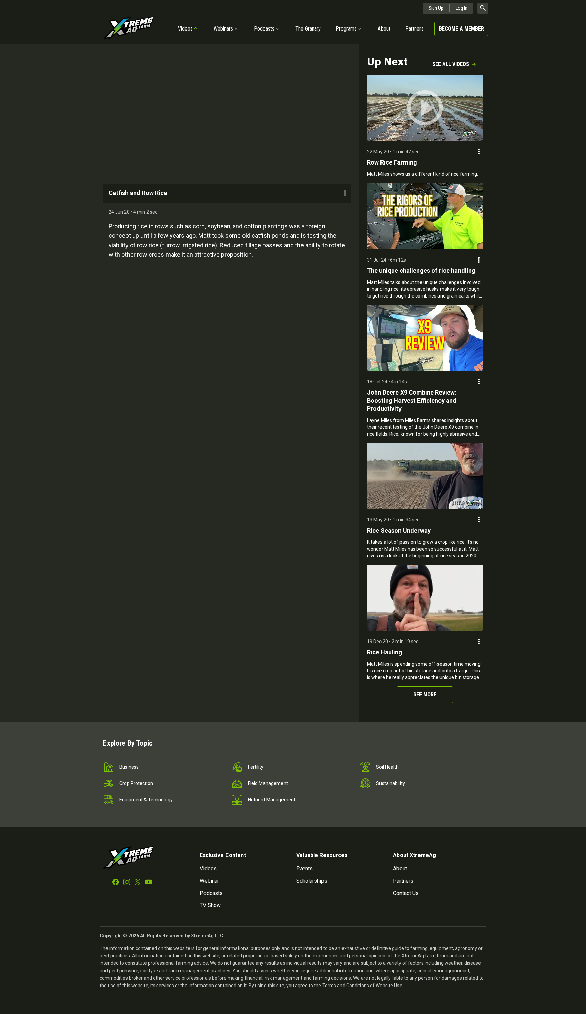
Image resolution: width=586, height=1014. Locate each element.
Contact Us (406, 893)
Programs (346, 28)
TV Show (210, 905)
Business (129, 767)
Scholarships (311, 881)
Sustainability (390, 783)
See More (424, 694)
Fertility (255, 767)
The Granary (308, 28)
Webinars (223, 28)
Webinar (209, 881)
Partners (414, 28)
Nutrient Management (271, 799)
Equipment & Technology (146, 799)
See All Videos (450, 64)
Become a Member (461, 28)
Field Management (268, 783)
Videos (185, 28)
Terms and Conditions (345, 985)
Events (304, 868)
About (384, 28)
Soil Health (387, 767)
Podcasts (264, 28)
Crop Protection (136, 783)
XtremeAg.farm (419, 955)
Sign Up (436, 8)
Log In (461, 8)
